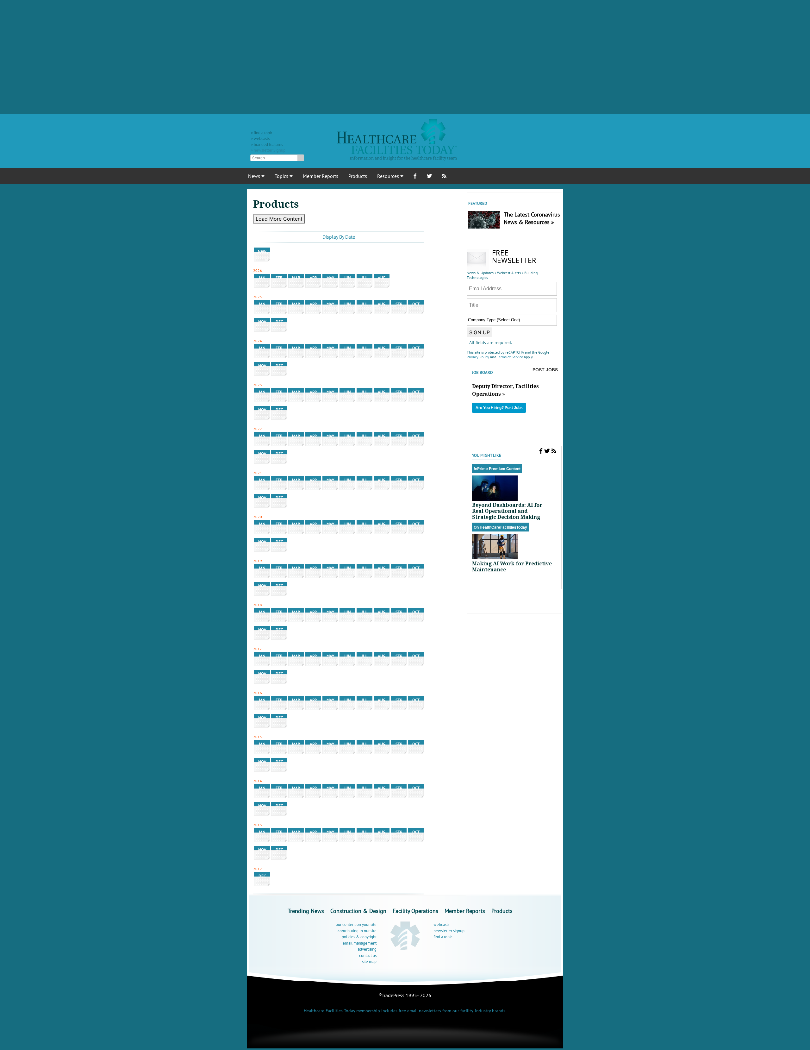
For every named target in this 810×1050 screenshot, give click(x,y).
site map (369, 961)
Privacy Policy (478, 357)
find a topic (263, 132)
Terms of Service (510, 357)
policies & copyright (359, 937)
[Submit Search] (300, 157)
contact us (368, 955)
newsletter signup (448, 931)
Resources (388, 176)
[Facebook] (541, 451)
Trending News (306, 911)
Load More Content (279, 219)
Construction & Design (358, 911)
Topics (282, 176)
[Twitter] (547, 451)
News (254, 176)
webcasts (262, 138)
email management (360, 943)
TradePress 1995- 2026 (406, 995)
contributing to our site (357, 931)
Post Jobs (545, 369)
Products (357, 176)
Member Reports (320, 176)
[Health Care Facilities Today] (405, 935)
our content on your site (356, 924)
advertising (367, 949)
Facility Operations (415, 911)
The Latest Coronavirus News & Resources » (532, 218)
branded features (268, 144)
